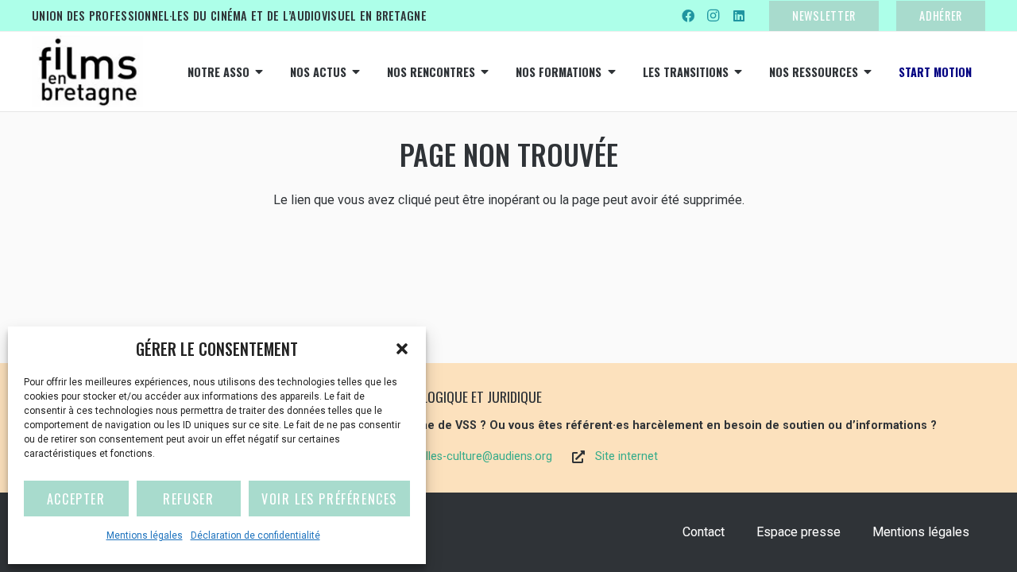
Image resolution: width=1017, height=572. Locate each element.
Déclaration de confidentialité (255, 535)
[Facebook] (688, 16)
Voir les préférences (329, 498)
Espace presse (798, 531)
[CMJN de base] (87, 71)
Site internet (626, 456)
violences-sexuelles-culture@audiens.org (447, 456)
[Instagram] (713, 16)
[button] (402, 349)
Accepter (76, 498)
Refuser (188, 498)
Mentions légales (144, 535)
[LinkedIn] (739, 16)
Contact (704, 531)
